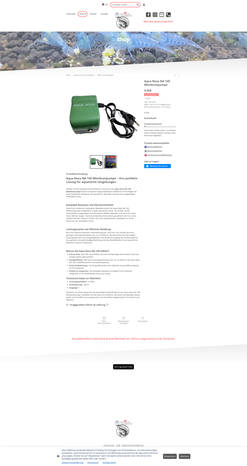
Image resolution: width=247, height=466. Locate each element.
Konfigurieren (109, 462)
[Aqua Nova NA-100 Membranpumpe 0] (96, 162)
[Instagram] (155, 14)
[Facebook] (148, 14)
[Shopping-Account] (143, 4)
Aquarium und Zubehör (84, 75)
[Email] (161, 14)
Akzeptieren (170, 456)
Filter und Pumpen (105, 75)
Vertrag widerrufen (123, 366)
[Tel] (168, 14)
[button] (157, 166)
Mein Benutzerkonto (104, 322)
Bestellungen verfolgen (123, 322)
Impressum (109, 445)
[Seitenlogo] (124, 20)
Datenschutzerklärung (132, 445)
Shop (68, 75)
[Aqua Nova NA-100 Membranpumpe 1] (110, 162)
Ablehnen (184, 456)
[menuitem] (175, 75)
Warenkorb (143, 321)
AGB (118, 445)
